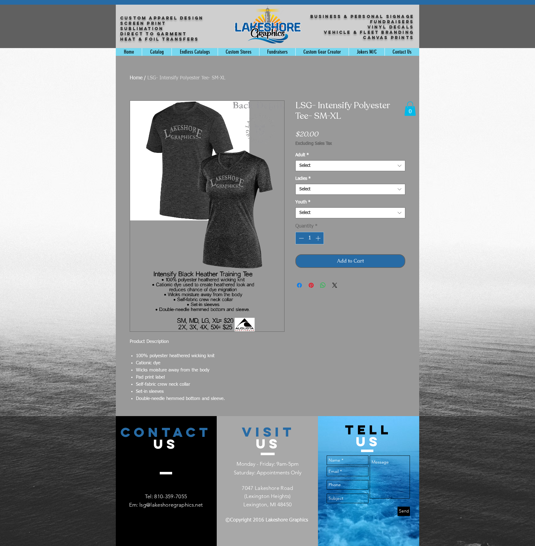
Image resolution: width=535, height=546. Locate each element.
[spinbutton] (309, 238)
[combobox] (350, 165)
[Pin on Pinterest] (311, 285)
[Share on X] (334, 285)
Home (136, 78)
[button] (410, 108)
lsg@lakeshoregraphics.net (171, 505)
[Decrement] (300, 238)
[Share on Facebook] (299, 285)
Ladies (303, 178)
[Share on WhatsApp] (323, 285)
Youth (303, 202)
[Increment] (318, 238)
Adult (302, 155)
